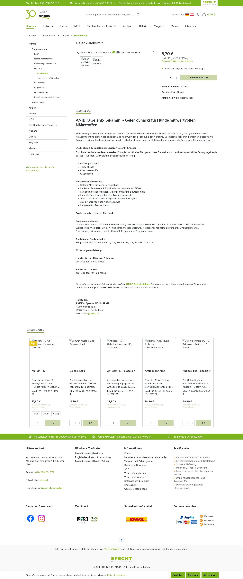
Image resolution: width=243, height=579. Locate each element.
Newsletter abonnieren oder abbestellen (145, 457)
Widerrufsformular (51, 488)
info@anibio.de (91, 313)
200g (46, 413)
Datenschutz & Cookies (136, 481)
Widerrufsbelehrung (135, 473)
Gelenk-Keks (77, 370)
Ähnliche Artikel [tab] (35, 330)
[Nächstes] (154, 52)
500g (56, 413)
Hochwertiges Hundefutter (45, 64)
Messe (32, 148)
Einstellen (177, 575)
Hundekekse (42, 73)
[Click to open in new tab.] (41, 518)
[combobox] (110, 14)
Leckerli (38, 68)
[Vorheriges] (78, 52)
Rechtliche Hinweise (135, 465)
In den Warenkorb (199, 77)
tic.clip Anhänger (41, 92)
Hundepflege (39, 83)
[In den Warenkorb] (90, 423)
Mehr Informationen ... (117, 575)
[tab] (83, 111)
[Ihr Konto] (197, 14)
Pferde (32, 113)
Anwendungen (38, 102)
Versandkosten (112, 549)
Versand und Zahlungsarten (139, 461)
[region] (116, 59)
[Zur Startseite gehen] (40, 14)
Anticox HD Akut (155, 370)
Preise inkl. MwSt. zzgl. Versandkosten (177, 61)
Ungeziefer (39, 87)
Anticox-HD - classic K (121, 370)
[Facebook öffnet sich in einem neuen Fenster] (30, 518)
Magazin (33, 142)
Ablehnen (193, 575)
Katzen (32, 107)
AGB (126, 469)
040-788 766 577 (44, 472)
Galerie (32, 136)
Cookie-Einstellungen (135, 488)
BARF (36, 54)
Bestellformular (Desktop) (89, 453)
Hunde (32, 43)
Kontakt (44, 480)
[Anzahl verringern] (164, 77)
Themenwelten (39, 49)
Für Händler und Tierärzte (43, 125)
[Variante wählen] (52, 423)
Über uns (34, 154)
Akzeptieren (210, 575)
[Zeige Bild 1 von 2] (113, 52)
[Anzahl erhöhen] (176, 77)
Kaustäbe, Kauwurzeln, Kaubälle (47, 97)
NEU (31, 119)
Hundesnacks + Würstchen (48, 78)
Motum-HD (38, 370)
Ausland (33, 130)
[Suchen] (137, 14)
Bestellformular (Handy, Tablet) (92, 461)
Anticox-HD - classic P (197, 370)
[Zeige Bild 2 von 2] (118, 52)
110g (36, 413)
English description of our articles (93, 457)
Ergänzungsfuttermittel (43, 59)
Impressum (130, 484)
